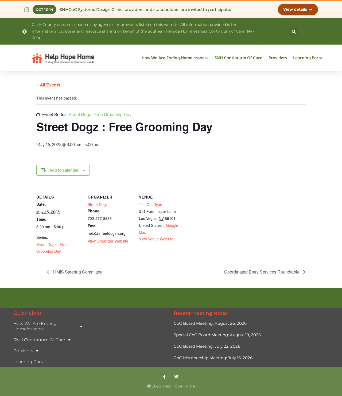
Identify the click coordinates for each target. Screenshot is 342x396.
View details (295, 9)
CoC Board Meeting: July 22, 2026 (207, 346)
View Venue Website (156, 238)
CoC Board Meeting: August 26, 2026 (210, 323)
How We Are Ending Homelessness (175, 57)
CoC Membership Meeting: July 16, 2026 (213, 357)
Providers (278, 57)
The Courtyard (151, 204)
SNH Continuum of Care (238, 57)
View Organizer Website (108, 241)
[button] (294, 31)
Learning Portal (308, 57)
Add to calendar (64, 170)
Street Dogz (98, 204)
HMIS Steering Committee (77, 272)
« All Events (48, 85)
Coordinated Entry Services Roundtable (262, 272)
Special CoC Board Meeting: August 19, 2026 (217, 334)
